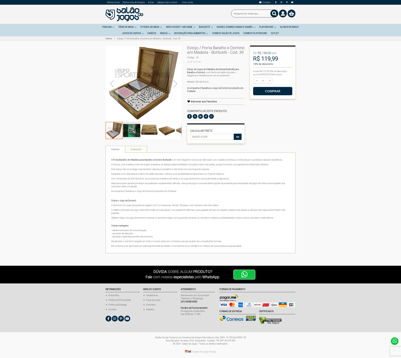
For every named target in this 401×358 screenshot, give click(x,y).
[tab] (115, 149)
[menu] (200, 30)
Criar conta (187, 2)
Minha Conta (113, 2)
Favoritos (151, 304)
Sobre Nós (114, 295)
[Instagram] (281, 2)
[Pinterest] (286, 2)
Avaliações (136, 149)
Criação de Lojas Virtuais (203, 351)
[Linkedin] (200, 116)
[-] (256, 81)
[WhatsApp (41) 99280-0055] (244, 275)
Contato (113, 309)
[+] (269, 81)
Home (109, 38)
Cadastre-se (152, 295)
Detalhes (115, 149)
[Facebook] (275, 2)
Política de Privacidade (120, 300)
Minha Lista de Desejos (134, 2)
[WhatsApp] (211, 116)
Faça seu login (153, 300)
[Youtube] (292, 2)
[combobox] (254, 13)
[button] (112, 84)
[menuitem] (108, 27)
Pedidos (150, 309)
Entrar (151, 2)
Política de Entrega (118, 304)
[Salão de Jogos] (124, 14)
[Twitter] (195, 116)
